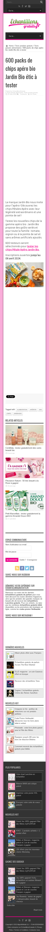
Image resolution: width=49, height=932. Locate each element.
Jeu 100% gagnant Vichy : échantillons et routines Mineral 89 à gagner (28, 880)
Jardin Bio (18, 413)
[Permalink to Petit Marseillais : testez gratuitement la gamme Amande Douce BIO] (24, 510)
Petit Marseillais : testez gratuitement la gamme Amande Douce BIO (22, 514)
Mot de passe (10, 552)
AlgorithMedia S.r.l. (23, 924)
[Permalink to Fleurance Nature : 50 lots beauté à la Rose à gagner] (24, 477)
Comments (23, 94)
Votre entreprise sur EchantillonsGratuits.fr (22, 927)
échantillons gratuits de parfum (18, 595)
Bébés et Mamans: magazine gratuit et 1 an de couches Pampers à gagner (27, 842)
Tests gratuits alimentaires (15, 92)
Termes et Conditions (21, 930)
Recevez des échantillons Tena (27, 681)
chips (9, 413)
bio (40, 409)
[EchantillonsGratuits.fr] (24, 28)
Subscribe (11, 905)
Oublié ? (22, 560)
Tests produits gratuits (24, 46)
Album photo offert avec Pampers (28, 653)
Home (11, 46)
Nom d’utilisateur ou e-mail (15, 545)
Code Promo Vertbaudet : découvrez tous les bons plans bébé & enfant (27, 720)
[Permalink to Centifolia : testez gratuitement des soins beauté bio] (24, 445)
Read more (38, 910)
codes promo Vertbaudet (29, 609)
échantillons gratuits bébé (31, 605)
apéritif (33, 409)
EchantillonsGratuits (19, 91)
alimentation (22, 409)
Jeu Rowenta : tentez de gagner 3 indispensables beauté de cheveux (28, 899)
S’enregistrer (32, 560)
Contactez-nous (34, 930)
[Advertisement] (24, 123)
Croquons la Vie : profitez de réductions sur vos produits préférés (26, 711)
